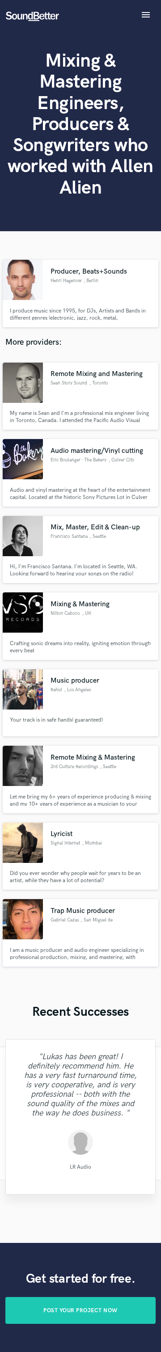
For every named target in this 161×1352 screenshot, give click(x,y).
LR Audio (80, 1167)
